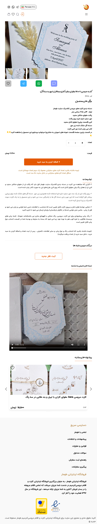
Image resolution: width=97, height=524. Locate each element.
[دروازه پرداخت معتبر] (41, 506)
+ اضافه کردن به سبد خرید (48, 162)
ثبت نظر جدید (49, 256)
